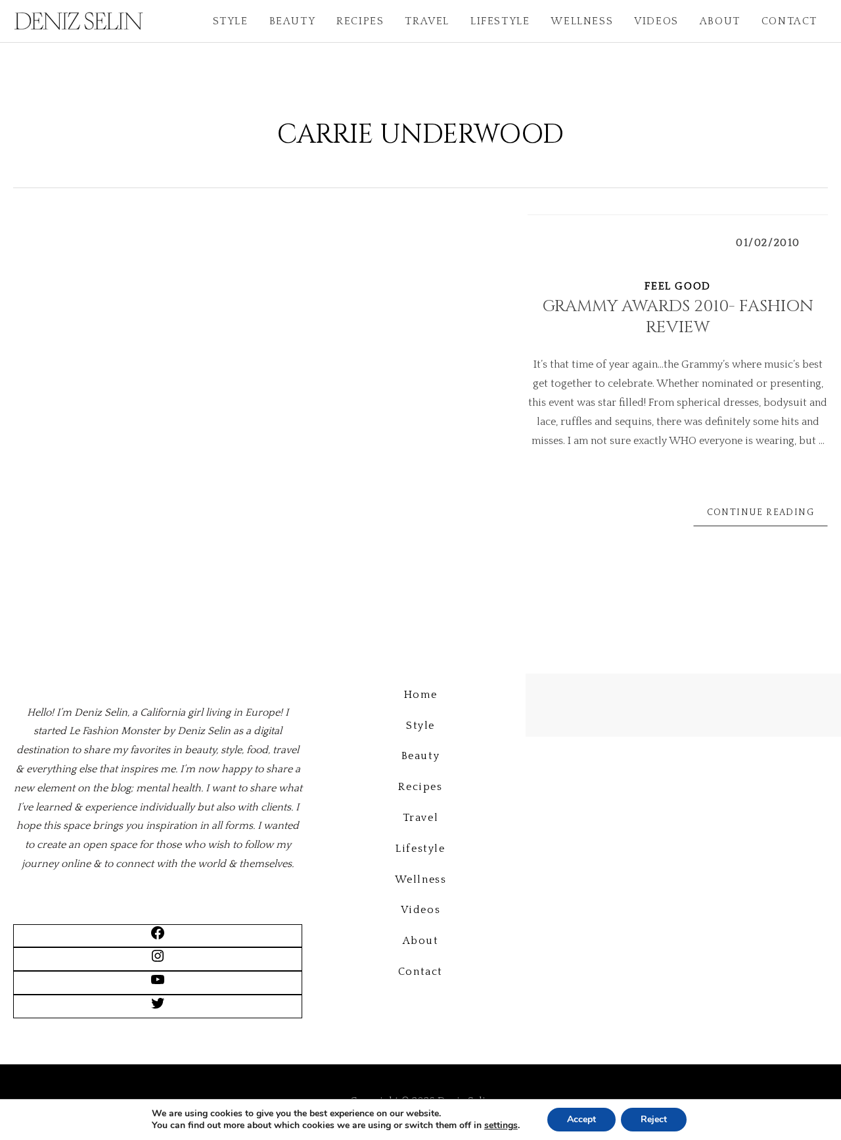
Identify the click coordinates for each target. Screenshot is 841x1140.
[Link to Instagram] (158, 960)
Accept (581, 1119)
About (720, 21)
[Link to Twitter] (158, 1008)
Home (420, 695)
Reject (654, 1119)
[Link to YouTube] (158, 984)
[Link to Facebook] (158, 937)
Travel (427, 21)
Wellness (582, 21)
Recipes (360, 21)
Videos (656, 21)
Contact (789, 21)
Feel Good (677, 286)
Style (230, 21)
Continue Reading (760, 512)
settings (501, 1125)
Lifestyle (500, 21)
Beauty (292, 21)
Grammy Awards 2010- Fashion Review (678, 317)
